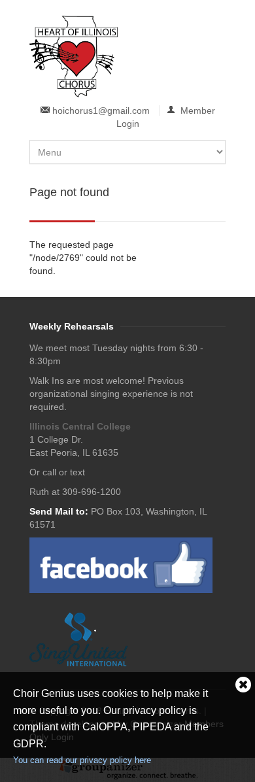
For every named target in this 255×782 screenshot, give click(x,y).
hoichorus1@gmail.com (101, 110)
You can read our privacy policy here (82, 760)
